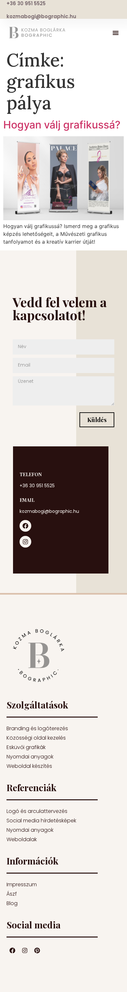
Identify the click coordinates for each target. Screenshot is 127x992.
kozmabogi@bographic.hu (41, 16)
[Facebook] (25, 526)
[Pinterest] (37, 950)
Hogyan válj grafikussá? (61, 124)
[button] (115, 33)
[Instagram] (25, 542)
